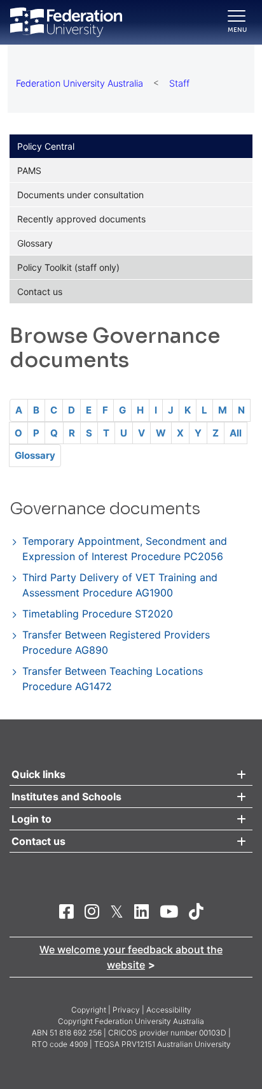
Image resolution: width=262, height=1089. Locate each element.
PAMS (29, 170)
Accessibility (168, 1009)
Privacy (126, 1009)
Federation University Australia (79, 83)
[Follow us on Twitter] (117, 911)
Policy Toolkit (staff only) (68, 267)
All (236, 433)
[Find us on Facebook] (66, 911)
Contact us (39, 291)
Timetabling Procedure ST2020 (97, 613)
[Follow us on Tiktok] (196, 911)
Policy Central (45, 146)
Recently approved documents (81, 218)
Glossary (35, 243)
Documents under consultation (80, 194)
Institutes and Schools (66, 796)
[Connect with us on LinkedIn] (141, 911)
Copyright (88, 1009)
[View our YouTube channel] (168, 911)
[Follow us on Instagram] (91, 911)
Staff (179, 83)
